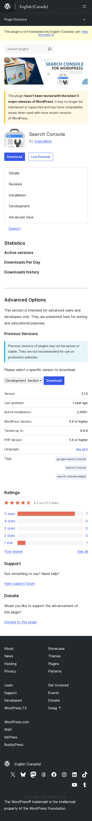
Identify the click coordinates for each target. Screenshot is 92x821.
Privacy (10, 671)
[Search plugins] (49, 49)
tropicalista (43, 141)
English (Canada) (27, 764)
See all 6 (82, 449)
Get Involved (58, 685)
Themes (54, 656)
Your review (13, 551)
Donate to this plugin (20, 622)
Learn (8, 685)
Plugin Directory (15, 19)
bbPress (10, 737)
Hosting (10, 664)
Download (14, 157)
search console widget (71, 476)
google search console (71, 459)
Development (19, 206)
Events (53, 693)
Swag (54, 708)
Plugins (53, 664)
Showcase (56, 648)
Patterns (55, 671)
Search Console (47, 134)
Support (15, 228)
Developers (13, 700)
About (9, 648)
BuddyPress (13, 744)
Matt (8, 729)
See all (82, 551)
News (8, 656)
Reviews (15, 184)
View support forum (19, 583)
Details (14, 173)
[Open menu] (85, 6)
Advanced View (21, 217)
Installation (17, 195)
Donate (54, 700)
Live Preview (40, 157)
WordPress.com (16, 722)
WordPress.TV (15, 708)
